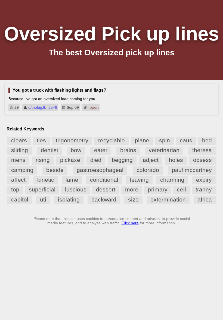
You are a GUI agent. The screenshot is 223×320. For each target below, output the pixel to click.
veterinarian (164, 150)
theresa (202, 150)
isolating (69, 199)
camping (22, 170)
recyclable (111, 140)
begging (122, 160)
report (93, 107)
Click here (130, 223)
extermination (168, 199)
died (95, 160)
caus (186, 140)
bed (207, 140)
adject (151, 160)
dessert (105, 189)
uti (43, 199)
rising (43, 160)
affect (18, 180)
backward (103, 199)
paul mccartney (192, 170)
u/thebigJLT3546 (42, 107)
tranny (204, 189)
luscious (75, 189)
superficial (42, 189)
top (15, 189)
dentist (49, 150)
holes (176, 160)
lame (72, 180)
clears (19, 140)
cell (181, 189)
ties (41, 140)
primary (158, 189)
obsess (202, 160)
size (133, 199)
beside (55, 170)
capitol (19, 199)
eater (100, 150)
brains (128, 150)
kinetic (45, 180)
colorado (148, 170)
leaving (139, 180)
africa (204, 199)
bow (76, 150)
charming (172, 180)
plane (142, 140)
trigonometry (72, 140)
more (131, 189)
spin (164, 140)
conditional (104, 180)
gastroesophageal (100, 170)
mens (18, 160)
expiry (204, 180)
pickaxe (70, 160)
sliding (19, 150)
